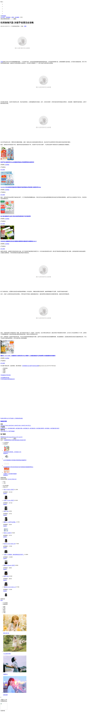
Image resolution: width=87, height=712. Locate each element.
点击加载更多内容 (5, 377)
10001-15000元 (21, 425)
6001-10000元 (15, 425)
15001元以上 (28, 425)
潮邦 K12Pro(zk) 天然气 (9, 565)
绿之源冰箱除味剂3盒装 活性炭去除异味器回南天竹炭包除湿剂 (16, 216)
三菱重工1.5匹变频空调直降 (10, 473)
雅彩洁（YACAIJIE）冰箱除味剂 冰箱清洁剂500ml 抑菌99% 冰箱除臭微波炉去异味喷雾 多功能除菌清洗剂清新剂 (28, 355)
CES (21, 437)
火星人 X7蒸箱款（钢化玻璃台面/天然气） (14, 554)
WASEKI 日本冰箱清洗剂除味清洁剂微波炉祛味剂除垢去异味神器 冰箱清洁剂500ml (21, 187)
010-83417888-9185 (12, 479)
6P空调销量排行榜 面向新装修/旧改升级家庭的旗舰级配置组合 (18, 467)
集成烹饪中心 (4, 428)
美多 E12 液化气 (8, 532)
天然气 (2, 431)
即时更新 (8, 375)
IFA (13, 437)
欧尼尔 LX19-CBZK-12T (10, 587)
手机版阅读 (3, 375)
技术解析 (17, 17)
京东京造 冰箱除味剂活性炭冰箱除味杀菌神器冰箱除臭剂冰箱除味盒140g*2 (19, 241)
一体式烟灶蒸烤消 (39, 428)
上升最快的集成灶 (18, 418)
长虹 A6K (6, 511)
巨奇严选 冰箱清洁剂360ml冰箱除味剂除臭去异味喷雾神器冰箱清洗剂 (17, 162)
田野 (25, 26)
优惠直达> (5, 453)
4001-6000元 (9, 425)
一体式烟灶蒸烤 (11, 428)
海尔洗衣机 (20, 440)
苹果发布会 (3, 437)
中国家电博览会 (7, 440)
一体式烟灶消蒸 (18, 428)
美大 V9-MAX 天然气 (9, 489)
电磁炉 (13, 431)
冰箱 (2, 61)
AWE (7, 437)
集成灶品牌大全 (4, 418)
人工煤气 (9, 431)
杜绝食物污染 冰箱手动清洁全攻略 (30, 365)
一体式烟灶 (46, 428)
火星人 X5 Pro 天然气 (9, 500)
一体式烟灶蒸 (32, 428)
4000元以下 (3, 425)
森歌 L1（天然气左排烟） (10, 522)
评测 (13, 17)
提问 (2, 600)
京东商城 (7, 164)
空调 (24, 440)
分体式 (57, 428)
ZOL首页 (3, 17)
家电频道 (8, 17)
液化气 (5, 431)
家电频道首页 (11, 379)
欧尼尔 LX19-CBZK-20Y (9, 543)
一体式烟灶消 (25, 428)
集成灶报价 (4, 421)
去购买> (5, 493)
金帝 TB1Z (6, 576)
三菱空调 (13, 440)
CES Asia (18, 437)
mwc (15, 437)
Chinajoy (10, 437)
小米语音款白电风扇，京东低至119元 (12, 451)
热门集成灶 (11, 418)
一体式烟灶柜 (52, 428)
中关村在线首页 (4, 379)
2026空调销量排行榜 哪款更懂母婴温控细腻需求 (14, 460)
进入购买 (3, 169)
